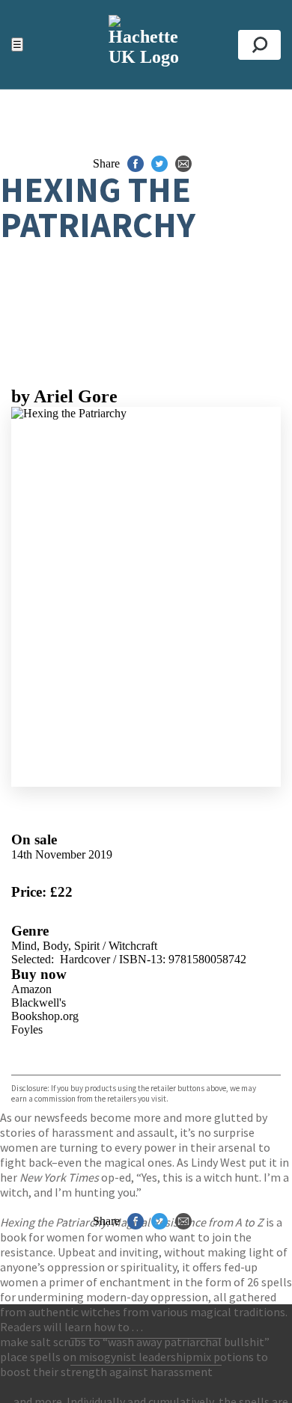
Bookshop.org (45, 1016)
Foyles (27, 1029)
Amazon (31, 989)
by (64, 396)
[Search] (259, 45)
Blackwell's (38, 1002)
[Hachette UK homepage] (146, 44)
